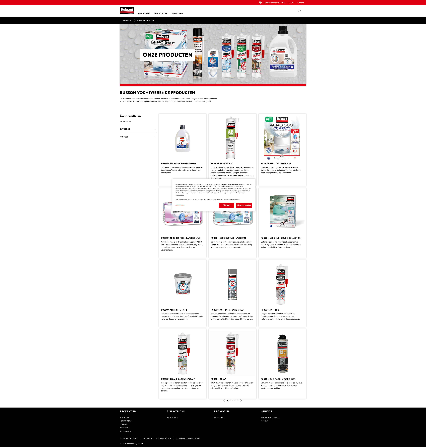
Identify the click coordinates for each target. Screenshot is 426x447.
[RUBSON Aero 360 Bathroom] (282, 150)
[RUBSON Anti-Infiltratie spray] (232, 293)
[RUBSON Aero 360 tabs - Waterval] (232, 223)
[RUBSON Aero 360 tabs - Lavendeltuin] (182, 223)
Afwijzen (226, 205)
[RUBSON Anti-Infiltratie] (182, 293)
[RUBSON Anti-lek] (282, 293)
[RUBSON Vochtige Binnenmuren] (182, 150)
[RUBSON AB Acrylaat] (232, 150)
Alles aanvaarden (244, 205)
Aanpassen (180, 205)
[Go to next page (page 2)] (241, 401)
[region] (213, 195)
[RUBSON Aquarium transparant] (182, 364)
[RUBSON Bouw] (232, 364)
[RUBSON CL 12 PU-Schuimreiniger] (282, 364)
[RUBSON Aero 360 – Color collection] (282, 223)
